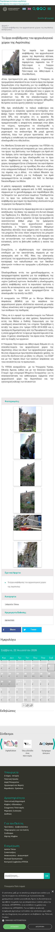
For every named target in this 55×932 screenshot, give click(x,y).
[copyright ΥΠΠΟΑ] (10, 62)
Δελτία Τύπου (10, 849)
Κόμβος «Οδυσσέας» (13, 804)
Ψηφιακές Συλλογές (12, 811)
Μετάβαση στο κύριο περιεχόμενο (14, 4)
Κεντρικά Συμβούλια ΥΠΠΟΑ (16, 862)
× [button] (52, 892)
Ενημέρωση (11, 845)
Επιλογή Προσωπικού (13, 859)
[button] (27, 920)
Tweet (33, 629)
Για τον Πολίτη (13, 823)
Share (12, 629)
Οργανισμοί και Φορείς (14, 785)
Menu (48, 9)
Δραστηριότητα (14, 797)
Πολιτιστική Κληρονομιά (14, 801)
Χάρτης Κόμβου (11, 836)
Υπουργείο (11, 772)
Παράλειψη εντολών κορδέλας (13, 1)
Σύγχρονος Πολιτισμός (14, 808)
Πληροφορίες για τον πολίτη (16, 830)
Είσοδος (41, 18)
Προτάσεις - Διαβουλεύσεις (16, 827)
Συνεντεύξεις (10, 852)
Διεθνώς (8, 814)
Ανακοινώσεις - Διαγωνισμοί (16, 855)
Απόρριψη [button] (40, 927)
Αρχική (4, 26)
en (29, 9)
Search (34, 9)
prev (2, 744)
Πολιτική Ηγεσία (11, 779)
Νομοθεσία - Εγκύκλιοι (13, 788)
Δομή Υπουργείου (11, 782)
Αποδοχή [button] (14, 927)
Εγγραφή (50, 18)
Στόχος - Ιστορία (11, 776)
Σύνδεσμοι (8, 833)
